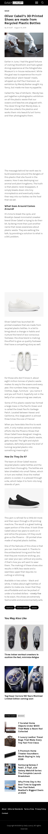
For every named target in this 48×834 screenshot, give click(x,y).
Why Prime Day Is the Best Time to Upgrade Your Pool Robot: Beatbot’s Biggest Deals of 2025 (30, 787)
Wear (7, 11)
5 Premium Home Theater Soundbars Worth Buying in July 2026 (29, 755)
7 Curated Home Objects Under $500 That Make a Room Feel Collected (30, 727)
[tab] (11, 716)
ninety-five (35, 593)
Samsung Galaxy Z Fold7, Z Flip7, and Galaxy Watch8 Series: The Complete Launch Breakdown (30, 770)
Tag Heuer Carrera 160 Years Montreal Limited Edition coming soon (24, 697)
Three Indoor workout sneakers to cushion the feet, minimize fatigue (22, 656)
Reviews (21, 716)
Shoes (34, 607)
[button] (24, 45)
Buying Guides (10, 716)
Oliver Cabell (22, 607)
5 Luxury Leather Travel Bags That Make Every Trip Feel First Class (30, 740)
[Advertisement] (24, 143)
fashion (9, 607)
